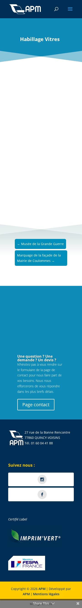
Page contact (35, 404)
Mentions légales (46, 594)
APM (42, 589)
